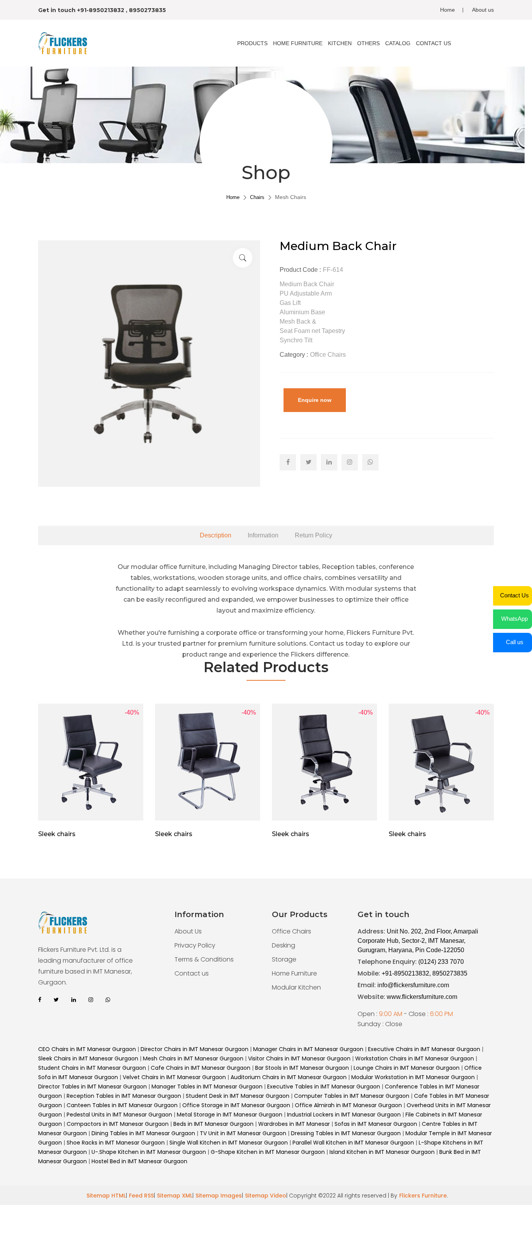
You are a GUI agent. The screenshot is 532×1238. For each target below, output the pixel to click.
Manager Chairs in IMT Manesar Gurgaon (308, 1049)
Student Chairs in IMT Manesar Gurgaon (92, 1068)
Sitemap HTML (106, 1195)
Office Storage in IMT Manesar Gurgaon (236, 1105)
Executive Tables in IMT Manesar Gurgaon (323, 1086)
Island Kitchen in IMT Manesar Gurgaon (382, 1152)
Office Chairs (291, 931)
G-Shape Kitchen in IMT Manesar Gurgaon (268, 1152)
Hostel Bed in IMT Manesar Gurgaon (139, 1161)
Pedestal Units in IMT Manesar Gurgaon (119, 1114)
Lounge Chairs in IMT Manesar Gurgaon (407, 1068)
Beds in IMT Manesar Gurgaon (213, 1124)
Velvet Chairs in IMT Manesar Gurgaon (174, 1077)
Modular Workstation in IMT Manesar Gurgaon (413, 1077)
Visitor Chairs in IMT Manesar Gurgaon (299, 1058)
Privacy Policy (194, 945)
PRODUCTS (252, 43)
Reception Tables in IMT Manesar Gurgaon (124, 1096)
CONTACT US (433, 43)
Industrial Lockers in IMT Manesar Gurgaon (344, 1114)
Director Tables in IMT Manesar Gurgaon (92, 1086)
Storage (284, 959)
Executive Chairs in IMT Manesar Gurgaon (424, 1049)
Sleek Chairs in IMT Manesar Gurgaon (88, 1058)
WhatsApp (514, 618)
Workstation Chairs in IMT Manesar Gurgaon (414, 1058)
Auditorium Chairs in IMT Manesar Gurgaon (289, 1077)
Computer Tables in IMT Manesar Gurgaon (351, 1096)
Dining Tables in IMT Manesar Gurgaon (143, 1133)
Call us (514, 642)
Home (447, 10)
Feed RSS (141, 1195)
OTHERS (368, 43)
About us (483, 10)
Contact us (191, 973)
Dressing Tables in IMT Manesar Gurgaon (346, 1133)
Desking (283, 945)
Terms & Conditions (204, 959)
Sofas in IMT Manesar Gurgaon (377, 1124)
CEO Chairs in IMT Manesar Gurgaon (87, 1049)
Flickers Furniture (423, 1195)
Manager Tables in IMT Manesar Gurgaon (206, 1086)
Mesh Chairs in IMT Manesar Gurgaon (193, 1058)
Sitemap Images (219, 1195)
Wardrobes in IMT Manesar (294, 1124)
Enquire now (314, 400)
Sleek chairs (57, 834)
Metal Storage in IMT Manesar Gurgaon (229, 1114)
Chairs (257, 197)
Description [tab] (215, 535)
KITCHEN (340, 43)
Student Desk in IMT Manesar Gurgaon (237, 1096)
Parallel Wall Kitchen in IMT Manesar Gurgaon (354, 1142)
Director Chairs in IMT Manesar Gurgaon (194, 1049)
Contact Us (514, 595)
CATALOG (397, 43)
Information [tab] (263, 535)
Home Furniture (294, 973)
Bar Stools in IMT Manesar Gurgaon (302, 1068)
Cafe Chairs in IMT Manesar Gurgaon (200, 1068)
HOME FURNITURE (297, 43)
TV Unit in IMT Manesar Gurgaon (244, 1133)
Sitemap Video (265, 1195)
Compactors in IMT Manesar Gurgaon (118, 1124)
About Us (188, 931)
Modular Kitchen (296, 987)
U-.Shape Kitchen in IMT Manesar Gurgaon (149, 1152)
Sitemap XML (174, 1195)
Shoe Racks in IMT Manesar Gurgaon (116, 1142)
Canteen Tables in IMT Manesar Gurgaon (122, 1105)
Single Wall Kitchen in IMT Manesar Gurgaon (228, 1142)
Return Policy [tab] (313, 535)
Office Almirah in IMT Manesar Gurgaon (348, 1105)
